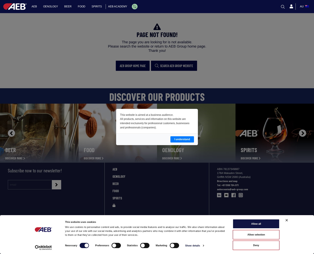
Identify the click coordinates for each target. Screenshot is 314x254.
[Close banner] (287, 220)
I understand (182, 139)
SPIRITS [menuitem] (97, 6)
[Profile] (291, 6)
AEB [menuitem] (34, 6)
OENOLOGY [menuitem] (50, 6)
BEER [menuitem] (68, 6)
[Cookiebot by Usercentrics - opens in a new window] (43, 247)
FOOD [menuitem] (81, 6)
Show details (192, 245)
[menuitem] (135, 6)
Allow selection (256, 234)
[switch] (116, 245)
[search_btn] (283, 6)
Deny (256, 245)
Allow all (256, 223)
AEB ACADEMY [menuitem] (117, 6)
